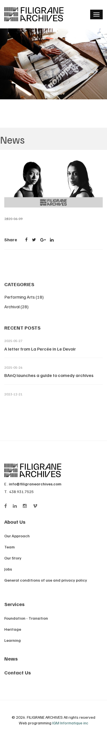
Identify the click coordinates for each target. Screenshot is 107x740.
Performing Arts (24, 297)
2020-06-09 (13, 219)
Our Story (12, 557)
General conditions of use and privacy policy (45, 580)
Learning (12, 640)
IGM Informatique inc (70, 722)
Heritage (12, 629)
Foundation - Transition (26, 618)
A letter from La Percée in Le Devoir (40, 349)
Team (9, 546)
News (11, 658)
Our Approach (17, 535)
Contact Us (17, 672)
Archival (16, 306)
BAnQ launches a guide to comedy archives (49, 375)
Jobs (8, 569)
